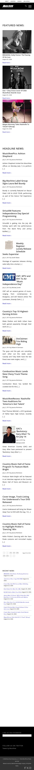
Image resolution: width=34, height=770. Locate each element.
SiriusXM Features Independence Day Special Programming (16, 213)
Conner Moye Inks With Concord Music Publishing (16, 584)
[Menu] (29, 6)
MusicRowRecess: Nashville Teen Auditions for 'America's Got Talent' (16, 401)
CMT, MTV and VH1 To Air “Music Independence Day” (17, 280)
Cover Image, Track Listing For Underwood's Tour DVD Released (16, 499)
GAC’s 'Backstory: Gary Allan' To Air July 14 (23, 432)
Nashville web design (16, 763)
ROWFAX (20, 1)
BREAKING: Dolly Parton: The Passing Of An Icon (16, 574)
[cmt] (9, 277)
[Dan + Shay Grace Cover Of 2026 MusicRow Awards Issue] (17, 77)
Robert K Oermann (17, 347)
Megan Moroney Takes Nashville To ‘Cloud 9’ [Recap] (17, 617)
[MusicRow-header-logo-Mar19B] (14, 6)
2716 (7, 556)
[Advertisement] (16, 633)
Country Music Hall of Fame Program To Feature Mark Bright (16, 467)
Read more (6, 63)
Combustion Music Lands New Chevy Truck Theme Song (15, 374)
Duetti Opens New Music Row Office (12, 589)
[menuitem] (6, 1)
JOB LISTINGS (27, 1)
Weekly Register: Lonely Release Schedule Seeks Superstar (17, 249)
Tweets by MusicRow (9, 748)
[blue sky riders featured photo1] (9, 340)
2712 (11, 552)
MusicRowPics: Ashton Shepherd (14, 155)
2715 (4, 556)
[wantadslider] (9, 245)
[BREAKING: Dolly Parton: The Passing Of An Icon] (17, 41)
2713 (14, 552)
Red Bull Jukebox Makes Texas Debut (13, 592)
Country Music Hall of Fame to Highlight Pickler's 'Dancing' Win (16, 526)
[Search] (25, 6)
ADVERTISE (13, 1)
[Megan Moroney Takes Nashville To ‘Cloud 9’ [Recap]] (17, 111)
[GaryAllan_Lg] (9, 434)
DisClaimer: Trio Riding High (22, 341)
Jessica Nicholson (17, 159)
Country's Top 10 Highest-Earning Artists (16, 312)
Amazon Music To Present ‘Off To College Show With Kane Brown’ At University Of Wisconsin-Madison (16, 596)
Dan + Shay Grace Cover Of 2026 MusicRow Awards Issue (15, 92)
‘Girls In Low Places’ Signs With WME (13, 579)
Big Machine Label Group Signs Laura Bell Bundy (15, 182)
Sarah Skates (15, 257)
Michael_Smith (16, 287)
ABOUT (6, 1)
